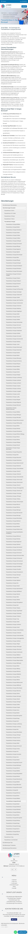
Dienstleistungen (14, 885)
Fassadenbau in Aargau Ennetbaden (14, 265)
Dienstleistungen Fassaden (9, 207)
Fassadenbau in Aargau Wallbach (13, 654)
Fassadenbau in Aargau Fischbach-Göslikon (14, 274)
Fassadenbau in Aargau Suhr (12, 605)
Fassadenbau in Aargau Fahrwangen (14, 271)
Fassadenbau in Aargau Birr (12, 790)
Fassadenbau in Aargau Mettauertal (14, 423)
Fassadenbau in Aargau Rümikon (13, 538)
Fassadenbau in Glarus (9, 218)
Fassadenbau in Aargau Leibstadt (13, 380)
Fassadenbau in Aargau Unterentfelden (15, 630)
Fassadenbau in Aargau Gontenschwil (14, 303)
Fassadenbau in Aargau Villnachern (14, 649)
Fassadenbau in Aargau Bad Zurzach (14, 762)
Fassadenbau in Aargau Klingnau (13, 363)
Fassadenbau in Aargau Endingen (13, 263)
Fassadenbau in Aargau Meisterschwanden (11, 408)
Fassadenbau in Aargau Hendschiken (14, 322)
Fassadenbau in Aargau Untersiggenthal (15, 638)
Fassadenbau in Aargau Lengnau (13, 385)
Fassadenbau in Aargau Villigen (13, 643)
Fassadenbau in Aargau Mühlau (13, 439)
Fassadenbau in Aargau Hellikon (13, 319)
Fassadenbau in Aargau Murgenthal (14, 452)
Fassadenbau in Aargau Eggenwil (13, 249)
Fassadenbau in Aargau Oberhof (13, 471)
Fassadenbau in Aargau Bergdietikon (14, 773)
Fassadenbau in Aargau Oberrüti (13, 485)
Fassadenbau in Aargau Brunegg (13, 826)
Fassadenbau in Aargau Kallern (13, 355)
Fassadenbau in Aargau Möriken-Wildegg (15, 434)
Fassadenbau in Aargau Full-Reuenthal (14, 289)
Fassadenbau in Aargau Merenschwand (15, 420)
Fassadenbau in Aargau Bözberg (13, 812)
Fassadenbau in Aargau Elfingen (13, 260)
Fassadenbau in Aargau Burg (12, 834)
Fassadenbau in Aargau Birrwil (12, 795)
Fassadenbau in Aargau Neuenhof (13, 457)
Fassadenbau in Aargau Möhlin (13, 425)
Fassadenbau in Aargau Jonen (13, 344)
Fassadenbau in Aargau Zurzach (13, 737)
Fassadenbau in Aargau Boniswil (13, 801)
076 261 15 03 (14, 861)
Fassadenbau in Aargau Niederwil (13, 465)
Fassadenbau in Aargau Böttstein (13, 809)
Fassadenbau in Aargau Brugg (12, 718)
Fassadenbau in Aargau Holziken (13, 333)
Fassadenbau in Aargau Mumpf (13, 445)
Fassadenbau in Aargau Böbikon (13, 798)
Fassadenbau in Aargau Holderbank (14, 330)
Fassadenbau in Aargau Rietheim (13, 521)
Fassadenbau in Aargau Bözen (12, 815)
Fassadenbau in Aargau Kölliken (13, 369)
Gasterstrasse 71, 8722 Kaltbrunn (16, 866)
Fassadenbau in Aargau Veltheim (13, 641)
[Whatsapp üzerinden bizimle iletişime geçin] (15, 932)
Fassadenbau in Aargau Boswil (12, 804)
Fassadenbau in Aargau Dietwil (13, 232)
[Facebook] (15, 869)
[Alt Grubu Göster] (25, 205)
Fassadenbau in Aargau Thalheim (13, 616)
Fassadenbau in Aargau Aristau (13, 748)
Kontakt (14, 888)
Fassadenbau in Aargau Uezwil (13, 627)
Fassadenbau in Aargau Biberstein (13, 784)
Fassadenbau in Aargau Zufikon (13, 704)
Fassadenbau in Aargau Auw (12, 757)
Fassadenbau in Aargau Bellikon (13, 770)
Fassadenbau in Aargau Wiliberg (13, 668)
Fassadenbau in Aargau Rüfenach (13, 536)
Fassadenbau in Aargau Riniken (13, 523)
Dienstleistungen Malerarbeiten (10, 205)
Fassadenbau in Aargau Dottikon (13, 238)
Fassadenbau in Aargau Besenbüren (14, 779)
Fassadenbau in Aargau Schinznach (14, 552)
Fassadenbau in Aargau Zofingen (13, 701)
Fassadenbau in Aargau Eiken (12, 257)
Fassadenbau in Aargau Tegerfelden (14, 610)
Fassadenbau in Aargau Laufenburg (14, 377)
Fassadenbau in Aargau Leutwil (13, 394)
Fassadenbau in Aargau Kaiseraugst (14, 347)
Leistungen (14, 883)
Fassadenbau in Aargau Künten (13, 372)
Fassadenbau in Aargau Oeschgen (13, 493)
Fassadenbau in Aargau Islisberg (13, 341)
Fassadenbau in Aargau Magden (13, 399)
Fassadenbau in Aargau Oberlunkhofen (14, 476)
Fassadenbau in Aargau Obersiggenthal (15, 487)
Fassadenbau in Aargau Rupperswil (13, 541)
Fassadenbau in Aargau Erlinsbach (13, 268)
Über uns (14, 881)
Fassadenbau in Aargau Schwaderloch (14, 572)
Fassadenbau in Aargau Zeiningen (13, 696)
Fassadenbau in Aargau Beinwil (13, 768)
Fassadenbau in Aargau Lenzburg (13, 388)
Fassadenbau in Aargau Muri (12, 454)
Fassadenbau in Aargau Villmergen (14, 646)
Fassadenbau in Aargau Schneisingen (14, 563)
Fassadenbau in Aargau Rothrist (13, 526)
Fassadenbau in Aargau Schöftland (13, 566)
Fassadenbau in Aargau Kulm (12, 721)
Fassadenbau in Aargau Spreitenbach (14, 588)
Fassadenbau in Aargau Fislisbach (13, 280)
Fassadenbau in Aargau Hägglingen (14, 311)
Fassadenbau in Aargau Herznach (13, 325)
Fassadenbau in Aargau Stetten (13, 599)
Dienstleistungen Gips (8, 842)
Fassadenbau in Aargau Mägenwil (13, 402)
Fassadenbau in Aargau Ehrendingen (14, 254)
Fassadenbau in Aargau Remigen (13, 515)
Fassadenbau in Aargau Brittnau (13, 820)
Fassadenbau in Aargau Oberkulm (13, 474)
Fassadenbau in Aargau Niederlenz (14, 460)
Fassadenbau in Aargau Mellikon (13, 412)
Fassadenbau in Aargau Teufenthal (13, 613)
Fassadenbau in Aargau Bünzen (13, 831)
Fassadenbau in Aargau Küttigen (13, 374)
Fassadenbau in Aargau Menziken (13, 417)
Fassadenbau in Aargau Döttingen (13, 240)
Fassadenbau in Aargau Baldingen (13, 765)
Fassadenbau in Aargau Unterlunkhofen (15, 635)
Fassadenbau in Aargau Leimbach (13, 383)
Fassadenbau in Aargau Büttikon (13, 224)
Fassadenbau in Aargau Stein (12, 596)
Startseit (14, 879)
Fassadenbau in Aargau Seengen (13, 574)
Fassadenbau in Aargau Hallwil (12, 314)
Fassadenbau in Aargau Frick (12, 286)
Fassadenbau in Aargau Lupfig (12, 396)
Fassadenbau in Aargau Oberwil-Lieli (14, 490)
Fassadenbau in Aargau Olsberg (13, 498)
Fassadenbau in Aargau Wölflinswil (13, 685)
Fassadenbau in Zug (8, 837)
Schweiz (4, 1)
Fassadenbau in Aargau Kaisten (13, 352)
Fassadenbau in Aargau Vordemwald (14, 652)
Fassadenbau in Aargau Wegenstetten (14, 660)
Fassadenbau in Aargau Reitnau (13, 507)
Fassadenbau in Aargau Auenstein (13, 754)
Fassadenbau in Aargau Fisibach (13, 278)
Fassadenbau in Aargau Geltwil (13, 297)
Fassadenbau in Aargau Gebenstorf (14, 294)
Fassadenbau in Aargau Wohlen (13, 679)
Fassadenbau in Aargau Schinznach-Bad (15, 555)
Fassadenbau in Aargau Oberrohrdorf (14, 482)
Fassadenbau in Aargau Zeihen (13, 693)
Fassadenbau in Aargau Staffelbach (14, 591)
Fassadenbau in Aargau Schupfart (13, 569)
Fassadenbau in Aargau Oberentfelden (14, 468)
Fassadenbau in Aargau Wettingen (13, 663)
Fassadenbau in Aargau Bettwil (13, 781)
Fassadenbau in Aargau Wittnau (13, 677)
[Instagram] (12, 869)
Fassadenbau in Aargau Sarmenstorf (14, 547)
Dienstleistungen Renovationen (10, 848)
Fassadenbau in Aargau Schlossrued (14, 558)
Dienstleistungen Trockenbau (9, 845)
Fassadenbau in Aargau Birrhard (13, 792)
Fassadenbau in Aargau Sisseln (13, 585)
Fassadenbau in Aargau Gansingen (14, 292)
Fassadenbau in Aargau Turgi (12, 619)
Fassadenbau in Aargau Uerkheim (13, 624)
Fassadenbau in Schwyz (9, 216)
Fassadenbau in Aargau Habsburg (13, 308)
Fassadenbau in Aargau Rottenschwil (14, 529)
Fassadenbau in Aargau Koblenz (13, 366)
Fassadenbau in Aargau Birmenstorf (14, 787)
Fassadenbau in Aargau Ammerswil (14, 746)
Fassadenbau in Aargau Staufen (13, 594)
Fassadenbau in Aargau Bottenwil (13, 806)
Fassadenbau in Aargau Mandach (13, 405)
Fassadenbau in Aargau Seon (12, 577)
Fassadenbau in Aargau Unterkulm (13, 632)
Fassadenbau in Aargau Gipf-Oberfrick (14, 300)
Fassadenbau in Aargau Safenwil (13, 544)
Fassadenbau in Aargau (9, 221)
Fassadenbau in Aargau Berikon (13, 776)
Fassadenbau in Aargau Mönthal (13, 428)
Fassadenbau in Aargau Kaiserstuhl (13, 349)
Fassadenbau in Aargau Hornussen (13, 336)
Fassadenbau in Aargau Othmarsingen (14, 501)
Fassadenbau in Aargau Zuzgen (13, 707)
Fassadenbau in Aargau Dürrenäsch (14, 243)
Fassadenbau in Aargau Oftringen (13, 496)
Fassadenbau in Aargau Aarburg (13, 740)
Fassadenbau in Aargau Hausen (13, 316)
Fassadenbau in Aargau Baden (13, 712)
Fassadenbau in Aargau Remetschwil (14, 512)
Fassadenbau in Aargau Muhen (13, 436)
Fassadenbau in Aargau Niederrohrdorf (14, 463)
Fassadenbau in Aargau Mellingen (13, 414)
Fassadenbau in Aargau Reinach (13, 504)
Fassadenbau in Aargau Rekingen (13, 510)
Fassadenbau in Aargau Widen (12, 665)
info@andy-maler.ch (14, 864)
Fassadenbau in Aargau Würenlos (13, 690)
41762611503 (24, 1)
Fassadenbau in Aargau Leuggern (13, 391)
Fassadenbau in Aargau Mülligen (13, 442)
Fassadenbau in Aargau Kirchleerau (14, 361)
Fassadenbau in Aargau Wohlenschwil (14, 682)
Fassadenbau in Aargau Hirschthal (13, 327)
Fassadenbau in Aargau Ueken (13, 621)
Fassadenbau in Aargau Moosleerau (14, 431)
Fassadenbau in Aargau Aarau (12, 710)
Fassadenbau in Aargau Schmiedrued (14, 561)
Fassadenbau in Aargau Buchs (12, 828)
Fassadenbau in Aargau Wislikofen (13, 674)
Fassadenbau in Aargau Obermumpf (14, 479)
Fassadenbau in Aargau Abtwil (12, 743)
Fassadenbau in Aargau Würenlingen (14, 688)
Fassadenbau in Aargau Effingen (13, 246)
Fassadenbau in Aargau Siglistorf (13, 580)
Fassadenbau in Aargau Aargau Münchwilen (13, 448)
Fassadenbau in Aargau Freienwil (13, 283)
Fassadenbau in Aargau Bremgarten (14, 715)
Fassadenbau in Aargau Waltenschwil (14, 657)
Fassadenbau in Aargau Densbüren (14, 229)
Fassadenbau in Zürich (9, 210)
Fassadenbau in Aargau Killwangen (13, 358)
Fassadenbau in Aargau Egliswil (13, 252)
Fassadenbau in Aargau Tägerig (13, 608)
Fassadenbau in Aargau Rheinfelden (14, 518)
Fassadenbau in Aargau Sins (12, 583)
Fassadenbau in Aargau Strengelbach (14, 602)
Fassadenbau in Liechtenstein (11, 839)
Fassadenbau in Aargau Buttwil (13, 227)
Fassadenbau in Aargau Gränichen (13, 305)
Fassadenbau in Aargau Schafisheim (14, 550)
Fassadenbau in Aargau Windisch (13, 671)
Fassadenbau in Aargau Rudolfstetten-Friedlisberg (14, 532)
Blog (14, 886)
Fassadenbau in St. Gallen (10, 213)
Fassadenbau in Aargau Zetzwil (13, 699)
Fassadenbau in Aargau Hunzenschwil (14, 338)
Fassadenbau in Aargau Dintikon (13, 235)
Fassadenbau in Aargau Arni (12, 751)
